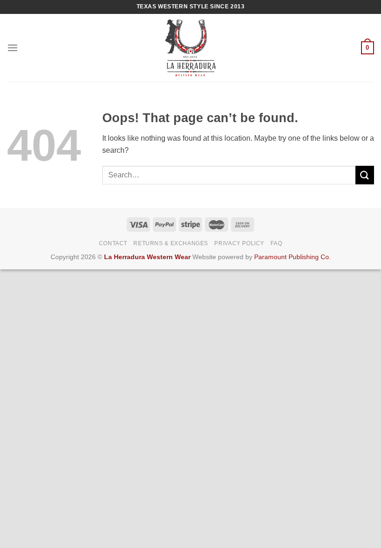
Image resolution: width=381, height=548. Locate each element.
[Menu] (12, 47)
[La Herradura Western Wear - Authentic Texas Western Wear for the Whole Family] (191, 48)
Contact (113, 243)
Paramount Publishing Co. (292, 257)
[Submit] (364, 175)
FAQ (276, 243)
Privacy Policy (239, 243)
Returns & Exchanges (170, 243)
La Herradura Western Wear (147, 257)
